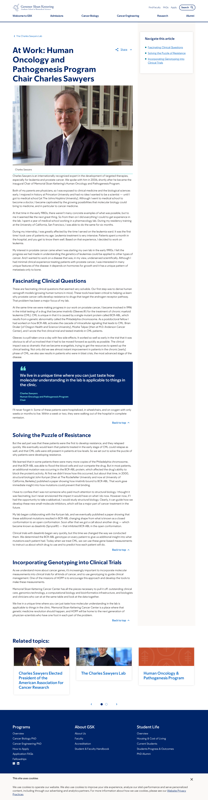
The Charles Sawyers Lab (29, 36)
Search (185, 7)
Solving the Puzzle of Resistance (167, 53)
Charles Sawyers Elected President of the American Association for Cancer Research (41, 680)
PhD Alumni (144, 753)
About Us (80, 733)
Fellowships (19, 759)
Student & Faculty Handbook (92, 748)
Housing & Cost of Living (151, 738)
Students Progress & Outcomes (155, 748)
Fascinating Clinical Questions (165, 47)
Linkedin (18, 763)
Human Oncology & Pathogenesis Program (164, 675)
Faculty (79, 738)
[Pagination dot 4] (106, 704)
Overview (18, 733)
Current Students (147, 743)
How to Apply (21, 748)
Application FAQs (23, 753)
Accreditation (83, 743)
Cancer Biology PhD (24, 738)
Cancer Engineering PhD (27, 743)
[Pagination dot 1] (101, 704)
